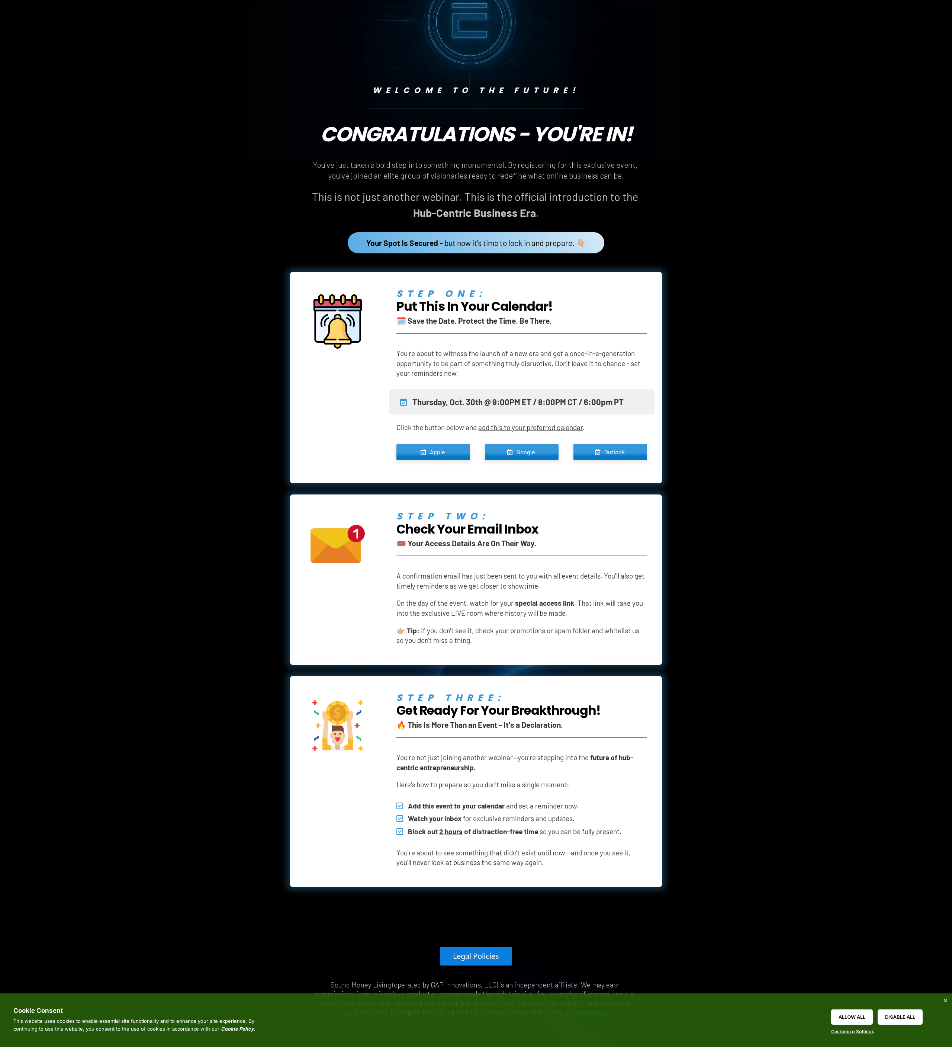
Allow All (852, 1017)
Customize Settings (852, 1031)
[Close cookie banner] (945, 1000)
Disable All (900, 1017)
